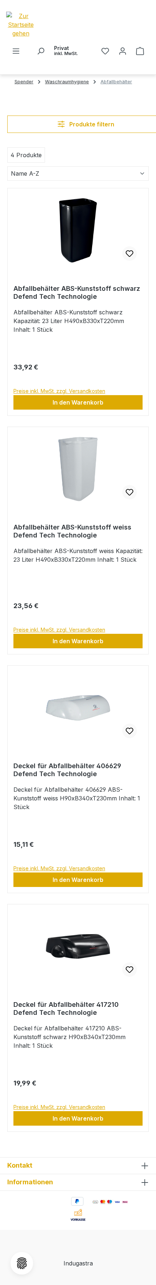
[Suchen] (40, 50)
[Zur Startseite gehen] (33, 25)
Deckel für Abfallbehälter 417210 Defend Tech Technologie (66, 1008)
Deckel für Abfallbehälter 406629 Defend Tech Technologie (67, 770)
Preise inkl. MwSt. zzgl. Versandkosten (59, 391)
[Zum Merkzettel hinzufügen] (129, 253)
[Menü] (16, 50)
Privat (66, 50)
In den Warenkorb (78, 402)
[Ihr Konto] (122, 50)
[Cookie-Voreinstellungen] (22, 1263)
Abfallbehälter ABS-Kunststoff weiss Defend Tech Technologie (72, 531)
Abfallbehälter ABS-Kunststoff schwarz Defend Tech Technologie (76, 292)
